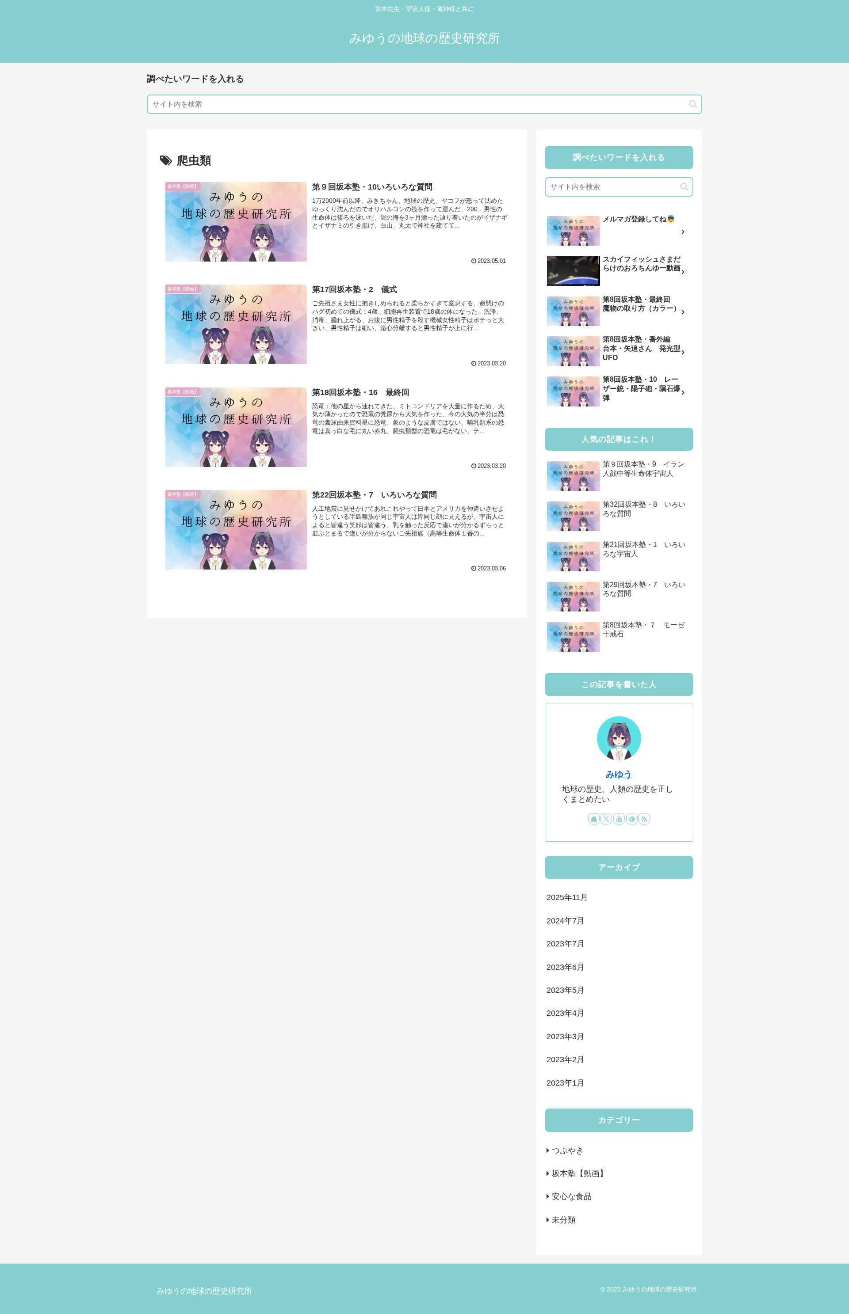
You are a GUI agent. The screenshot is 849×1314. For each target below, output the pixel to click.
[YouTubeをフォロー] (619, 818)
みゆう (619, 774)
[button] (693, 104)
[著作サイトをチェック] (594, 818)
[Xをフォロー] (606, 818)
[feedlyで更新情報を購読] (632, 818)
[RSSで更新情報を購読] (644, 818)
